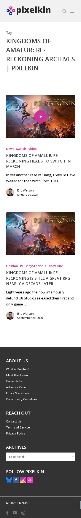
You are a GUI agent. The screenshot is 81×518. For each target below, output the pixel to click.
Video (32, 149)
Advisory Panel (16, 387)
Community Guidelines (21, 399)
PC (22, 266)
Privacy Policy (15, 433)
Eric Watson (25, 190)
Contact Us (14, 421)
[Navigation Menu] (72, 11)
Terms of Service (18, 427)
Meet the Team (17, 375)
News (10, 149)
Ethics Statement (18, 393)
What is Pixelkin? (17, 369)
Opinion (12, 266)
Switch (21, 149)
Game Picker (15, 381)
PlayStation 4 (36, 266)
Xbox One (55, 266)
